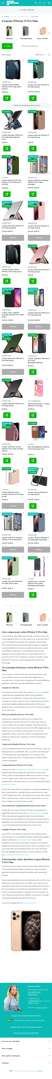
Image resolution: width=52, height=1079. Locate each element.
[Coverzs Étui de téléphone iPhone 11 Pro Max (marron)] (39, 432)
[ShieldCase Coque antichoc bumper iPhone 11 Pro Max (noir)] (13, 522)
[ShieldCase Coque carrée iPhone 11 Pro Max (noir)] (39, 477)
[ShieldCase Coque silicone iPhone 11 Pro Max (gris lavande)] (39, 523)
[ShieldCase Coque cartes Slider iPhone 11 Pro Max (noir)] (13, 254)
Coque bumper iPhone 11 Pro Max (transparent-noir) (12, 137)
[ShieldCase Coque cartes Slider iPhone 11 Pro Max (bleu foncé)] (13, 70)
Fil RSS (39, 1071)
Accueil (13, 16)
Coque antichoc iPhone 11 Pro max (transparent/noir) (38, 360)
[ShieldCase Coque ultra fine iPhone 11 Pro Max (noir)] (13, 388)
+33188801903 (33, 1001)
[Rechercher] (36, 3)
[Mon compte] (40, 3)
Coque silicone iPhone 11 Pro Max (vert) (38, 86)
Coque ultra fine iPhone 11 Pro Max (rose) (39, 271)
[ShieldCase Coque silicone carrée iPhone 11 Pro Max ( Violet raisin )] (13, 432)
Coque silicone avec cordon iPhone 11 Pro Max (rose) (12, 494)
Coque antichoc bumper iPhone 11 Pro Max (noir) (12, 539)
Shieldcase (38, 692)
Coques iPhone (23, 16)
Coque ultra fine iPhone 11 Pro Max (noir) (13, 405)
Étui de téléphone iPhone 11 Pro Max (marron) (38, 448)
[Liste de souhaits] (44, 3)
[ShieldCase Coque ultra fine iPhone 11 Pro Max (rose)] (39, 255)
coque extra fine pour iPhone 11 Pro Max (30, 769)
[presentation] (49, 33)
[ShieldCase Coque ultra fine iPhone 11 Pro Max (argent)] (13, 211)
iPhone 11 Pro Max (8, 784)
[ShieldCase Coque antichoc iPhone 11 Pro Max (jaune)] (39, 298)
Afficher (13, 238)
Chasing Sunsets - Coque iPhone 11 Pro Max (39, 405)
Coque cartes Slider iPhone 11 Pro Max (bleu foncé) (11, 87)
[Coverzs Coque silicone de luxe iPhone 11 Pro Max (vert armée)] (13, 165)
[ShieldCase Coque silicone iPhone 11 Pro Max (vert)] (39, 70)
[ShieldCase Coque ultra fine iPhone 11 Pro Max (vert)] (13, 343)
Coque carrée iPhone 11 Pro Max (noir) (38, 493)
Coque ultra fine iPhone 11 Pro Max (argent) (13, 227)
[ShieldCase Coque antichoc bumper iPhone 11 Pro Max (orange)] (39, 165)
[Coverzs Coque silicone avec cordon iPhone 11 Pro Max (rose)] (13, 477)
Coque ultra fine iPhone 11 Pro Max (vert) (13, 359)
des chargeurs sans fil (24, 840)
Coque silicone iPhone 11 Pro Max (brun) (38, 136)
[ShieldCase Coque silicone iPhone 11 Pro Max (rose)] (39, 211)
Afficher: (38, 55)
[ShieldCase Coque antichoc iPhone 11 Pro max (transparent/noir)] (39, 343)
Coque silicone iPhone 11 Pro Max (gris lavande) (38, 539)
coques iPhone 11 (30, 903)
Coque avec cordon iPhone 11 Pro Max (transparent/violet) (36, 583)
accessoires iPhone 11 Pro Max (16, 855)
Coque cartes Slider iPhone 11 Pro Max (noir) (12, 270)
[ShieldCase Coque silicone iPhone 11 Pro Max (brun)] (39, 120)
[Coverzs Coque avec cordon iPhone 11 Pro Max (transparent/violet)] (39, 566)
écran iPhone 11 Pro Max (35, 813)
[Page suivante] (30, 605)
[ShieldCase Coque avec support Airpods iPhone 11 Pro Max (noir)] (13, 298)
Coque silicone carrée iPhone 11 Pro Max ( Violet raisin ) (12, 449)
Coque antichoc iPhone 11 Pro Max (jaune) (38, 314)
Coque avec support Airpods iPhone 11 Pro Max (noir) (13, 315)
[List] (49, 55)
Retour (7, 16)
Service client (41, 1007)
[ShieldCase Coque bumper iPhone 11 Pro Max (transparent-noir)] (13, 120)
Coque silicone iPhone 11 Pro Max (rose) (38, 227)
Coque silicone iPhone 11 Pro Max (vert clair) (12, 582)
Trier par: (25, 46)
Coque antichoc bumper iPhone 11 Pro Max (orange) (38, 182)
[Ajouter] (7, 98)
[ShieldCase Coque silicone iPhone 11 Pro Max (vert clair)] (13, 566)
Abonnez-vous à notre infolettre (26, 1033)
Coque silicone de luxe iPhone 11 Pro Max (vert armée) (11, 182)
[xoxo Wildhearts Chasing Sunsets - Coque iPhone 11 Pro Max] (39, 389)
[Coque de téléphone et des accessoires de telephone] (14, 3)
